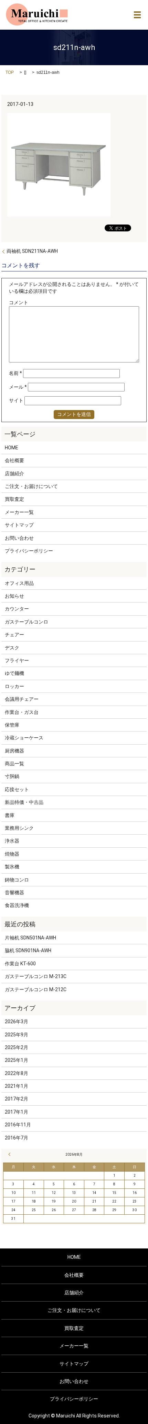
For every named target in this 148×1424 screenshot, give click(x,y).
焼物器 (12, 854)
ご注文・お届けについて (31, 486)
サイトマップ (19, 525)
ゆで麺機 (14, 673)
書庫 (9, 815)
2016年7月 (16, 1138)
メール (18, 387)
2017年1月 (16, 1112)
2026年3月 (16, 1021)
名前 (15, 373)
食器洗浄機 (17, 905)
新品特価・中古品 (24, 802)
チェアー (14, 634)
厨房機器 (14, 751)
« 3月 (10, 1154)
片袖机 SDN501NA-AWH (30, 937)
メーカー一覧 (19, 512)
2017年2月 (16, 1099)
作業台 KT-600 (20, 963)
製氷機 (12, 866)
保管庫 (12, 725)
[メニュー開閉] (137, 14)
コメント (18, 302)
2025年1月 (16, 1060)
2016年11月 (18, 1124)
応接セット (17, 789)
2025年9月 (16, 1034)
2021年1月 (16, 1086)
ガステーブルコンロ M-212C (35, 989)
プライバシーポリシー (29, 551)
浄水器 (12, 841)
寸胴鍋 (12, 776)
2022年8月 (16, 1073)
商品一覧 (14, 763)
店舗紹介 (14, 473)
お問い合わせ (19, 538)
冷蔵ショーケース (24, 737)
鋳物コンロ (17, 880)
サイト (16, 400)
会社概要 (14, 460)
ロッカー (14, 686)
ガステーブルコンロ (26, 622)
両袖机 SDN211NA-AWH (32, 251)
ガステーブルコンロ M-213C (35, 976)
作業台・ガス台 (22, 712)
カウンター (17, 608)
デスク (12, 647)
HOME (11, 447)
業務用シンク (19, 828)
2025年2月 (16, 1047)
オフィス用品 (19, 583)
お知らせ (14, 596)
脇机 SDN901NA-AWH (28, 950)
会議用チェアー (22, 699)
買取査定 (14, 499)
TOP (10, 72)
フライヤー (17, 660)
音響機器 (14, 892)
